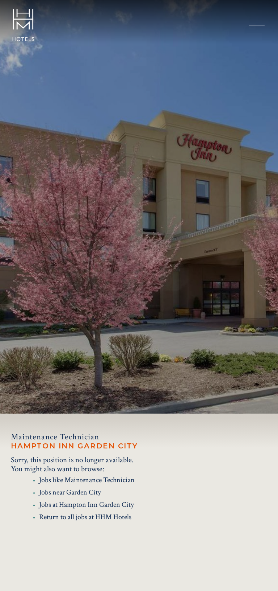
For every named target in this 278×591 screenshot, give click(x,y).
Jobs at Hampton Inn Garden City (86, 504)
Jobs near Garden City (70, 492)
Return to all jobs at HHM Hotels (85, 517)
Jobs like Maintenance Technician (87, 480)
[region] (256, 19)
